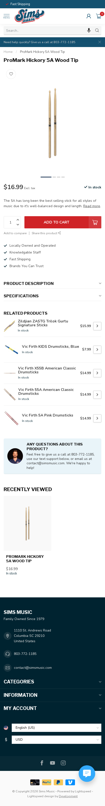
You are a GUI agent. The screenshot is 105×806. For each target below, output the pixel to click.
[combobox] (48, 30)
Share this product (45, 233)
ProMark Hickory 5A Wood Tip (42, 52)
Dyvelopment (68, 796)
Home (8, 52)
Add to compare (15, 233)
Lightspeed (83, 791)
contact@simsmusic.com (33, 667)
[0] (98, 16)
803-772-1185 (25, 653)
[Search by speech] (89, 30)
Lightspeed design (40, 796)
